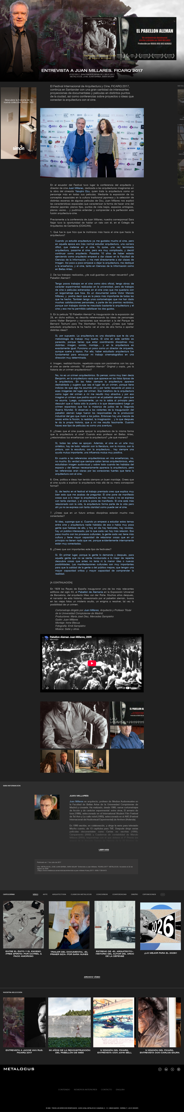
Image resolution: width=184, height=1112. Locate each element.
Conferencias (119, 894)
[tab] (35, 894)
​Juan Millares (79, 796)
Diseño (134, 894)
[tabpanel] (92, 940)
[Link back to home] (19, 1069)
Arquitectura (59, 894)
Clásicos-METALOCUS (81, 894)
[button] (7, 939)
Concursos (102, 894)
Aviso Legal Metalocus (87, 1108)
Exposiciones (149, 894)
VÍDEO (35, 894)
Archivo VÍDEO (92, 977)
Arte (45, 894)
